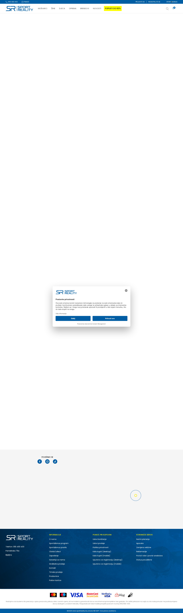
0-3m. (11, 217)
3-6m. (11, 233)
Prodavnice (54, 576)
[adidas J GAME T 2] (89, 379)
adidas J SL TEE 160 (80, 142)
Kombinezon (12, 62)
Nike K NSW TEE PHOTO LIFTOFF (49, 206)
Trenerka (11, 49)
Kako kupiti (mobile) (101, 555)
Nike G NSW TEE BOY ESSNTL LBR (121, 206)
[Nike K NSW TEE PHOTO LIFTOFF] (53, 185)
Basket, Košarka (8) (15, 123)
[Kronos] (40, 264)
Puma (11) (11, 153)
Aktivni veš (11, 58)
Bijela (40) (12, 193)
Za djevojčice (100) (15, 99)
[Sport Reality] (19, 8)
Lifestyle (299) (13, 113)
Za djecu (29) (13, 102)
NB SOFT (96, 611)
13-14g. (12, 223)
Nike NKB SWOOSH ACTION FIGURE (158, 78)
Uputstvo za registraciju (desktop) (107, 560)
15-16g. (12, 226)
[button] (169, 9)
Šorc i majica (12, 39)
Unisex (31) (12, 93)
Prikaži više (107, 441)
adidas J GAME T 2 (80, 400)
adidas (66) (12, 143)
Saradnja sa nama (57, 560)
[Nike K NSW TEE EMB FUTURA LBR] (160, 185)
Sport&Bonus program (58, 543)
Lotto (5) (11, 146)
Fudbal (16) (12, 120)
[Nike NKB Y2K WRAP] (160, 379)
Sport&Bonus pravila (58, 547)
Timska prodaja (55, 572)
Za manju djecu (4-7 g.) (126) (19, 173)
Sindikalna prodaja (57, 564)
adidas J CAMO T (115, 142)
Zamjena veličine (143, 547)
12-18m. (25, 220)
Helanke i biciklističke (15, 52)
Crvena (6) (12, 203)
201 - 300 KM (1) (13, 253)
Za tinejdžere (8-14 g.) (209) (18, 169)
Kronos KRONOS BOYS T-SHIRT (120, 271)
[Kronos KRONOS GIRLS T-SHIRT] (53, 250)
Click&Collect (55, 551)
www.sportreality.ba (79, 611)
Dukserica (11, 42)
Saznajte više (117, 18)
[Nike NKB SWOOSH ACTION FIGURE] (160, 56)
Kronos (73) (12, 149)
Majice (10, 33)
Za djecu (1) (12, 179)
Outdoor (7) (12, 126)
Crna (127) (12, 200)
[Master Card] (53, 595)
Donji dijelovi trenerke (15, 45)
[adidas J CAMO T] (125, 121)
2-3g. (11, 229)
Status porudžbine (144, 560)
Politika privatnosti (100, 547)
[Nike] (40, 71)
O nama (52, 539)
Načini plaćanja (143, 539)
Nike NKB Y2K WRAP (152, 400)
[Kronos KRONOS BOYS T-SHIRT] (125, 250)
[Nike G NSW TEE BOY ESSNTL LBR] (125, 185)
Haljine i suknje (12, 65)
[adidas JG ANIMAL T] (125, 56)
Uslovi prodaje (99, 543)
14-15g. (25, 223)
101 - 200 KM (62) (14, 249)
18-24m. (26, 226)
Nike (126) (11, 140)
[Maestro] (63, 595)
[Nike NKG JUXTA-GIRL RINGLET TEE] (53, 121)
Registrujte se (154, 2)
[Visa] (77, 595)
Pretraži (18, 270)
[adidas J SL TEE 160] (89, 121)
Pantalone (11, 55)
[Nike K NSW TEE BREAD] (53, 56)
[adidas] (76, 71)
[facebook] (39, 461)
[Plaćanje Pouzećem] (130, 595)
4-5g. (25, 233)
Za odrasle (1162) (14, 166)
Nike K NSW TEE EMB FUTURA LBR (157, 206)
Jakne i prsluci (13, 75)
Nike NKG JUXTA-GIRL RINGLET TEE (51, 142)
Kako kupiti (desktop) (102, 551)
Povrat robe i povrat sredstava (149, 555)
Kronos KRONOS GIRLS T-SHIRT (49, 271)
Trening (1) (12, 117)
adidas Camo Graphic (82, 78)
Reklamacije (141, 551)
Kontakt (52, 568)
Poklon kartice (55, 580)
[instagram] (47, 461)
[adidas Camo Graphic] (89, 56)
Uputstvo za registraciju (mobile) (107, 564)
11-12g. (25, 217)
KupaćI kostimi (12, 68)
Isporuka (140, 543)
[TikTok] (55, 461)
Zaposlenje (54, 555)
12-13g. (12, 220)
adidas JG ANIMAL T (116, 78)
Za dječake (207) (14, 96)
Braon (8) (11, 197)
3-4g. (25, 229)
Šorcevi (10, 36)
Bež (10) (10, 190)
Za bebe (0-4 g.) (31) (15, 176)
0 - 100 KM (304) (14, 246)
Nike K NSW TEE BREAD (46, 78)
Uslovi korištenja (99, 539)
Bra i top (10, 71)
